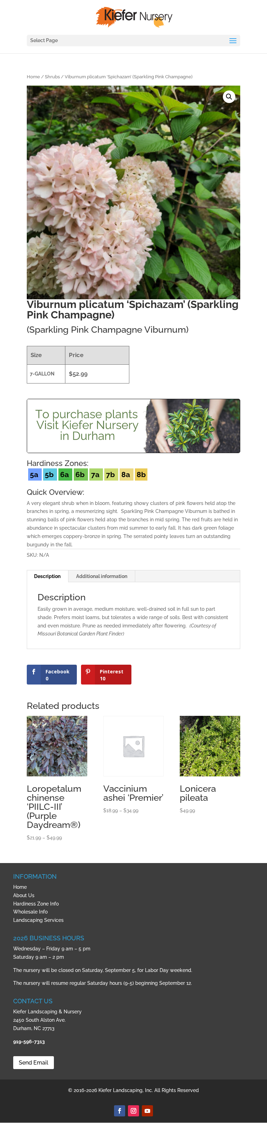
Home (33, 76)
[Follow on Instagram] (133, 1110)
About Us (23, 895)
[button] (229, 96)
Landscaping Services (38, 920)
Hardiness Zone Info (36, 904)
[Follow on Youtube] (147, 1110)
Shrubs (52, 76)
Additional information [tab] (101, 576)
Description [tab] (47, 576)
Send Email (33, 1062)
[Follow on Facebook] (119, 1110)
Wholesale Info (30, 912)
